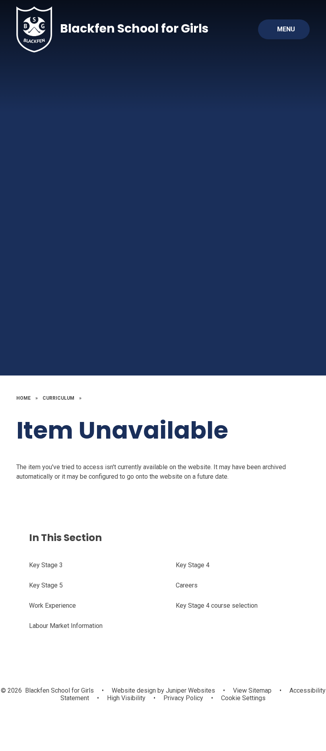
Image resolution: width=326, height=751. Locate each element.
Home (23, 398)
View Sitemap (252, 690)
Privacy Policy (183, 698)
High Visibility (126, 698)
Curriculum (58, 398)
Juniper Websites (189, 690)
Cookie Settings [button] (243, 698)
